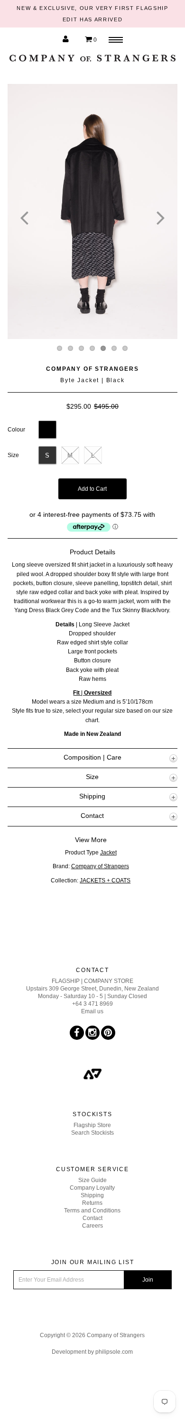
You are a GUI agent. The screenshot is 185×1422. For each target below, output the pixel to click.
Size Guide (92, 1180)
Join (147, 1279)
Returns (92, 1203)
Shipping (92, 1195)
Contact (92, 1218)
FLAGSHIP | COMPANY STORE (92, 981)
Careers (92, 1225)
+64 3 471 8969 (92, 1003)
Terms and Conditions (92, 1210)
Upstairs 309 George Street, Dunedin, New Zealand (92, 988)
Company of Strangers (92, 369)
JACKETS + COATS (105, 880)
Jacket (108, 852)
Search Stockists (92, 1132)
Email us (92, 1011)
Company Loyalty (92, 1187)
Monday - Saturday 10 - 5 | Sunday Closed (92, 996)
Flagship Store (92, 1125)
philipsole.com (114, 1352)
